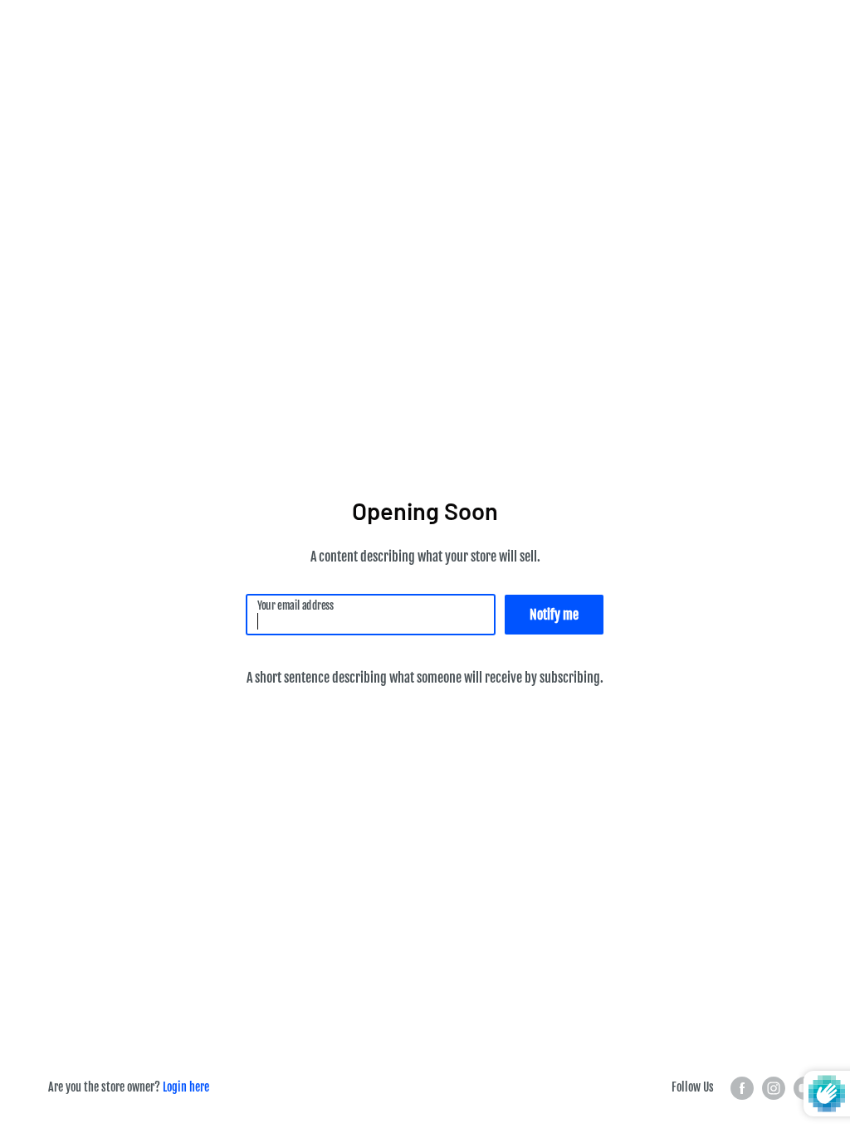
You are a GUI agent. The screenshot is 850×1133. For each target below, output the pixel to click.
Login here (186, 1087)
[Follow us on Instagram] (773, 1088)
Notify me (554, 614)
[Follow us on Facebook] (742, 1088)
